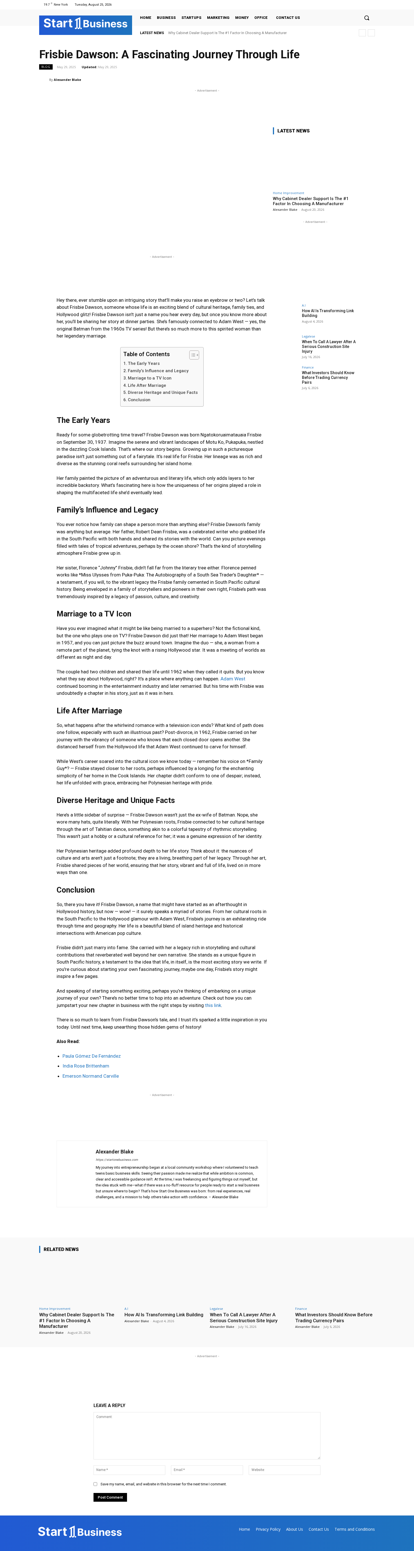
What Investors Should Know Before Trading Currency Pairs (328, 377)
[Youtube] (371, 4)
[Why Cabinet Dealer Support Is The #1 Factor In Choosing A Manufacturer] (315, 163)
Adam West (233, 679)
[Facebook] (349, 4)
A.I (304, 305)
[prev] (362, 32)
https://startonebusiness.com (117, 1160)
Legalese (308, 336)
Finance (308, 367)
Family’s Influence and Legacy (158, 370)
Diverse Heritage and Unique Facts (163, 392)
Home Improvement (288, 192)
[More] (369, 79)
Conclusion (139, 399)
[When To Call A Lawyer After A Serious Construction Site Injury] (285, 347)
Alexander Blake (67, 79)
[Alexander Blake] (44, 80)
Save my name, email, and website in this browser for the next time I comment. (164, 1484)
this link (213, 1005)
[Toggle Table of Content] (191, 355)
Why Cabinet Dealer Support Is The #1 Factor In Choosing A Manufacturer (227, 33)
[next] (371, 32)
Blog (45, 67)
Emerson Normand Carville (91, 1076)
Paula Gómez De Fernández (92, 1056)
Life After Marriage (147, 385)
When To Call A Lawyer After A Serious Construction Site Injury (329, 347)
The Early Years (144, 363)
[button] (367, 18)
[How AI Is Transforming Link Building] (285, 316)
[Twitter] (364, 4)
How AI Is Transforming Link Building (163, 1314)
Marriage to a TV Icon (150, 378)
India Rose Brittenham (86, 1066)
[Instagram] (356, 4)
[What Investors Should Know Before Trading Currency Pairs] (285, 378)
